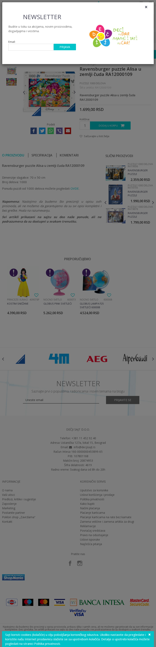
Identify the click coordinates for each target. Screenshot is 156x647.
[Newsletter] (114, 35)
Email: (11, 41)
